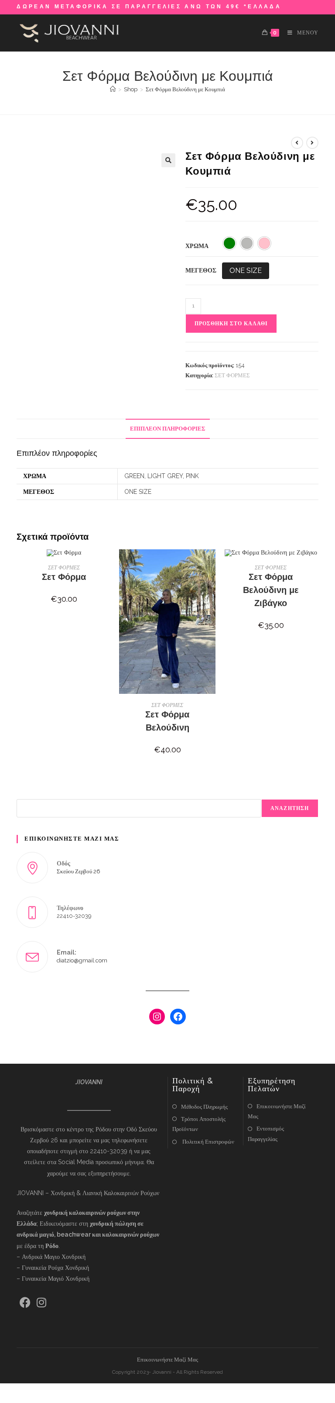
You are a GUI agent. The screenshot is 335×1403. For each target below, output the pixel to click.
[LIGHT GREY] (246, 243)
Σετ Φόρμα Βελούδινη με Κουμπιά (185, 89)
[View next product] (312, 143)
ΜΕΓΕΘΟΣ (200, 270)
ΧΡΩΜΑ (197, 245)
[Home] (113, 89)
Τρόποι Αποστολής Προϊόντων (199, 1124)
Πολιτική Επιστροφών (207, 1141)
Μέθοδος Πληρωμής (204, 1106)
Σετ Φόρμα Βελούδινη (167, 721)
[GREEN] (229, 243)
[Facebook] (178, 1016)
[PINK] (264, 243)
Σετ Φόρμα (64, 577)
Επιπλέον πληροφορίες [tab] (167, 428)
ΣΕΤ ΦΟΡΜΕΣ (232, 375)
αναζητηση (289, 808)
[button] (168, 160)
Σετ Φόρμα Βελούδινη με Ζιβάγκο (271, 590)
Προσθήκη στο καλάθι (231, 324)
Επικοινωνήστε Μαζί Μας (277, 1111)
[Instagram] (157, 1016)
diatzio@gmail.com (82, 960)
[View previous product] (297, 143)
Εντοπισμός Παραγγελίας (266, 1133)
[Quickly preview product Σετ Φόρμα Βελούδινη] (212, 564)
